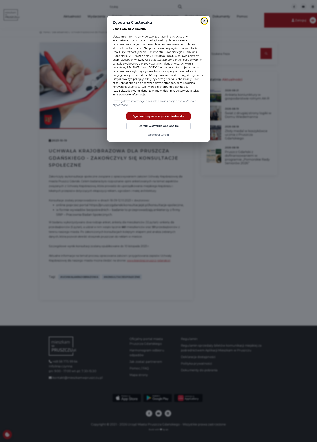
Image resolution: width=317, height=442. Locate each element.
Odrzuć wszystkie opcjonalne (159, 126)
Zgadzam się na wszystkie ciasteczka (158, 116)
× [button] (204, 20)
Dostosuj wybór (158, 134)
